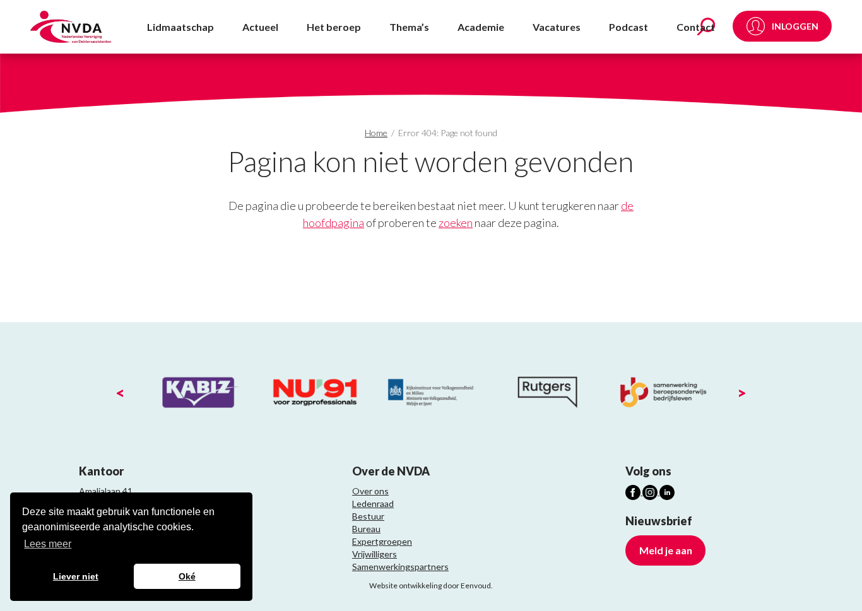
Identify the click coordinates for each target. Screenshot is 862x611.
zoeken (456, 223)
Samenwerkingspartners (400, 566)
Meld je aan (665, 550)
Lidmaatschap (180, 27)
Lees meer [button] (47, 543)
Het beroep (334, 27)
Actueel (260, 27)
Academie (481, 27)
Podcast (628, 27)
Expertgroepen (382, 541)
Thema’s (409, 27)
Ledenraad (373, 503)
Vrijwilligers (374, 554)
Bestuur (368, 516)
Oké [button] (187, 576)
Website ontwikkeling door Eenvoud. (431, 585)
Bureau (366, 528)
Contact (695, 27)
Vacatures (557, 27)
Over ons (370, 491)
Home (376, 132)
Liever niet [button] (75, 576)
